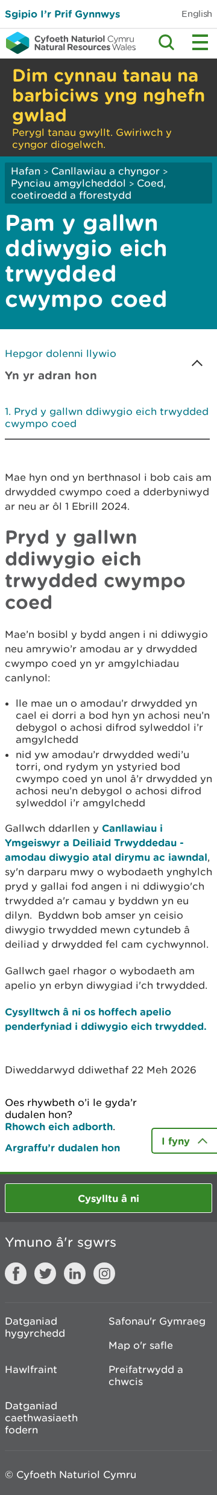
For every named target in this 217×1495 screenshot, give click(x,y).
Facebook (16, 1273)
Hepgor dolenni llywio (60, 353)
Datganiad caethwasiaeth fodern (41, 1418)
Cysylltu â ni (108, 1198)
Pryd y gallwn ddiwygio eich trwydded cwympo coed (107, 417)
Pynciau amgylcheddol (68, 183)
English (196, 13)
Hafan (25, 171)
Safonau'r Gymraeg (157, 1321)
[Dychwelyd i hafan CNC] (68, 42)
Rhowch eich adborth (59, 1126)
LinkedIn (75, 1273)
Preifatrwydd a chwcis (145, 1375)
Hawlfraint (31, 1369)
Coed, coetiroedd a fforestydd (88, 189)
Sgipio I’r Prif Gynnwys (62, 13)
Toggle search (166, 42)
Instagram (104, 1273)
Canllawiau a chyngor (105, 171)
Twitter (45, 1273)
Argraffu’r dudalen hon (62, 1147)
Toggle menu (200, 42)
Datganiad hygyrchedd (35, 1327)
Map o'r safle (140, 1345)
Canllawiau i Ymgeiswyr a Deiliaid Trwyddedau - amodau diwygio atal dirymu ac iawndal (106, 842)
